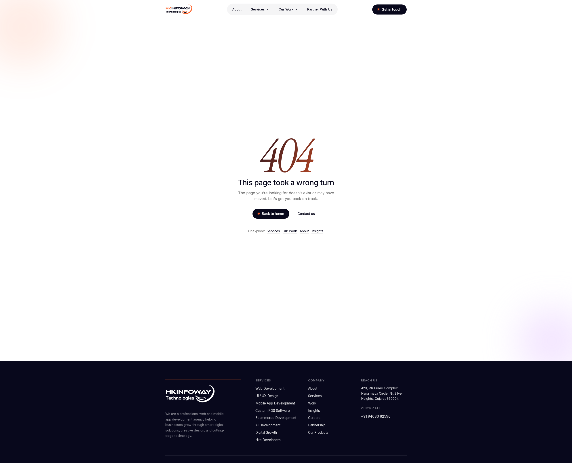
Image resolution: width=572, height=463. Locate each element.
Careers (314, 418)
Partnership (317, 425)
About (237, 9)
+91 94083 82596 (376, 416)
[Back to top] (560, 456)
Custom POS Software (272, 410)
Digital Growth (266, 432)
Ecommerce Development (275, 418)
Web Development (269, 388)
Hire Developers (268, 440)
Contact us (306, 214)
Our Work (290, 231)
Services (273, 231)
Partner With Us (319, 9)
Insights (317, 231)
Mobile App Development (275, 403)
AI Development (267, 425)
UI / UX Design (266, 396)
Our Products (318, 432)
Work (312, 403)
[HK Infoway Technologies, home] (178, 9)
